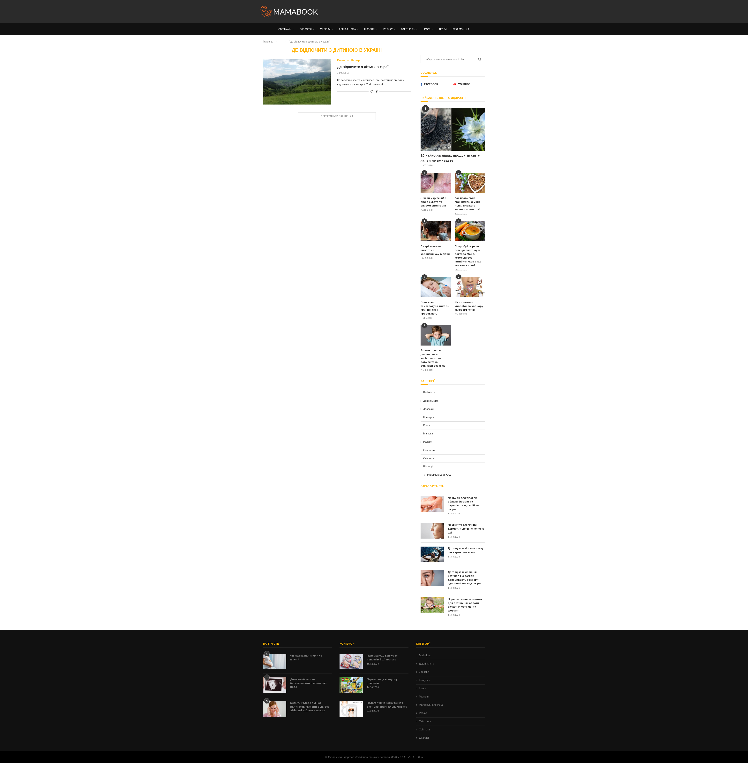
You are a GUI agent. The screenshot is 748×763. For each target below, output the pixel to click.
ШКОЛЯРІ (369, 29)
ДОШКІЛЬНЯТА (347, 29)
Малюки (428, 433)
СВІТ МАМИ (284, 29)
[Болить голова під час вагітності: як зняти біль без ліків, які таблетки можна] (274, 709)
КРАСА (426, 29)
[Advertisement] (413, 11)
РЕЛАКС (388, 29)
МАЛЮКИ (325, 29)
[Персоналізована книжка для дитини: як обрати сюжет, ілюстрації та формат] (432, 605)
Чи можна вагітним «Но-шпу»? (306, 657)
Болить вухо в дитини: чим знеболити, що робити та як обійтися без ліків (433, 358)
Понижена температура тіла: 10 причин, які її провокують (435, 307)
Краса (426, 425)
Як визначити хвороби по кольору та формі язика (469, 305)
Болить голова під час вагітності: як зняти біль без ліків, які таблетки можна (309, 706)
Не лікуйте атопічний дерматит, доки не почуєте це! (466, 528)
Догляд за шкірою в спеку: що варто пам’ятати (466, 550)
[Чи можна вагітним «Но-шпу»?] (274, 661)
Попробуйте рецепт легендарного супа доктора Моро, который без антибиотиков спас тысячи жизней (468, 256)
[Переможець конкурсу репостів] (351, 685)
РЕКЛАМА (458, 29)
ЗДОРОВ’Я (306, 29)
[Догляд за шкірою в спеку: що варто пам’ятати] (432, 554)
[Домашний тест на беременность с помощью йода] (274, 685)
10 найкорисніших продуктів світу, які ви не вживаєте (451, 157)
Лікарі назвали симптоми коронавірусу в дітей (435, 250)
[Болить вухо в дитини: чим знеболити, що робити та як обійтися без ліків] (436, 335)
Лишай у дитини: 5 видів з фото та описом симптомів (433, 201)
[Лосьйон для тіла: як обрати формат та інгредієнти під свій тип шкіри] (432, 504)
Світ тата (428, 458)
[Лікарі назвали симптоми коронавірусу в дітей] (436, 231)
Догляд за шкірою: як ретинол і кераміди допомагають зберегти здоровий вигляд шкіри (464, 577)
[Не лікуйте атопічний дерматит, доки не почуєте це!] (432, 531)
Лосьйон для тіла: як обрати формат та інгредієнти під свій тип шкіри (464, 503)
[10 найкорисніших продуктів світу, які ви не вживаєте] (453, 129)
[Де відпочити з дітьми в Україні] (297, 82)
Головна (268, 41)
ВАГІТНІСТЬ (408, 29)
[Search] (468, 29)
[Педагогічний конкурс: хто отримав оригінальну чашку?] (351, 709)
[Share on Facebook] (377, 91)
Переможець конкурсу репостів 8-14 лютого (382, 657)
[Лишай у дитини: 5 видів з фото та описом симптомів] (436, 183)
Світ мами (429, 450)
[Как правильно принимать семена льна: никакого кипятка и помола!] (470, 183)
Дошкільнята (430, 400)
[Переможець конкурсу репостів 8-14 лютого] (351, 661)
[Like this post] (371, 91)
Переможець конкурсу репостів (382, 681)
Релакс (427, 441)
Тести (443, 29)
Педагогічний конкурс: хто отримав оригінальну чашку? (387, 704)
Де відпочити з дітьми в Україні (364, 67)
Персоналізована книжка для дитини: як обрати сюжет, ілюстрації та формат (465, 604)
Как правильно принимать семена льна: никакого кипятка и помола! (467, 203)
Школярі (428, 466)
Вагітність (429, 392)
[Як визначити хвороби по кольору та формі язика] (470, 287)
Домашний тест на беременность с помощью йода (308, 683)
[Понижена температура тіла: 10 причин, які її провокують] (436, 287)
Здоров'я (428, 409)
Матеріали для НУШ (439, 474)
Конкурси (428, 417)
